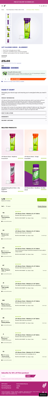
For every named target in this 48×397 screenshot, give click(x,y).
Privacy (12, 391)
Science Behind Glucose (22, 383)
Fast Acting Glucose (6, 387)
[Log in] (41, 5)
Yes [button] (26, 217)
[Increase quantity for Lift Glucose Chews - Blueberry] (8, 79)
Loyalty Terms (14, 392)
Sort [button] (3, 206)
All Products (4, 383)
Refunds (16, 391)
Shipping (21, 391)
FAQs (17, 387)
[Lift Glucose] (4, 6)
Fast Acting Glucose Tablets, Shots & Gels (15, 9)
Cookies (19, 392)
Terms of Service (36, 391)
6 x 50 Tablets (14, 67)
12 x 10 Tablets (5, 67)
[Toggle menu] (2, 5)
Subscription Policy (28, 391)
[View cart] (45, 5)
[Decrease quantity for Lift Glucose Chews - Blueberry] (3, 79)
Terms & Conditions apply (25, 74)
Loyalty (18, 385)
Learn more (19, 63)
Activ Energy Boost (6, 385)
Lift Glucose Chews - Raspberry (9, 156)
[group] (8, 199)
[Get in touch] (43, 5)
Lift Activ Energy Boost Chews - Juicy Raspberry (11, 188)
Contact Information (6, 391)
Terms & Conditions (6, 392)
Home (3, 9)
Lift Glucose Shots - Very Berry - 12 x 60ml (34, 187)
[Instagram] (45, 392)
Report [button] (29, 217)
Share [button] (32, 217)
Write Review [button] (42, 199)
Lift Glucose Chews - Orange (31, 156)
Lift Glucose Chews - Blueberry (32, 9)
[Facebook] (43, 392)
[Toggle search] (39, 5)
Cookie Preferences (26, 392)
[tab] (42, 206)
